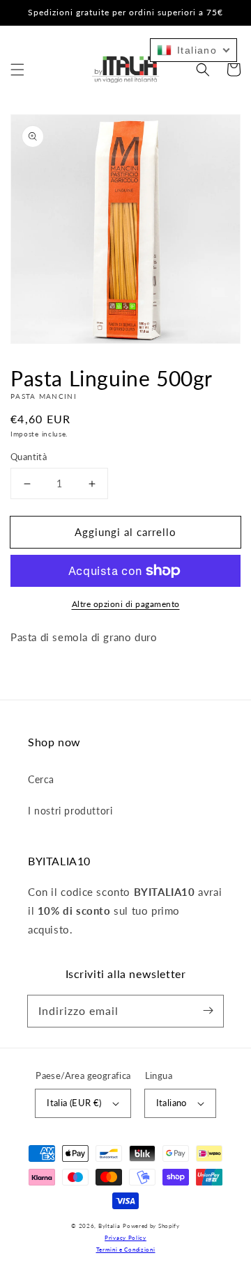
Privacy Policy (125, 1237)
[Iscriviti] (207, 1010)
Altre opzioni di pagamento (126, 604)
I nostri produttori (70, 811)
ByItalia (109, 1225)
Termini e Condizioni (125, 1249)
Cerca (41, 779)
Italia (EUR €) (74, 1102)
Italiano (171, 1102)
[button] (17, 69)
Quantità (28, 456)
